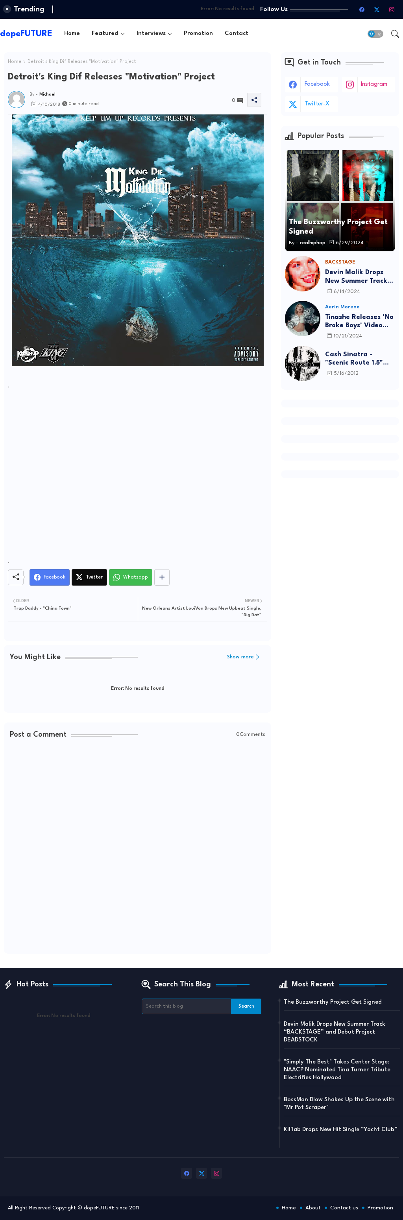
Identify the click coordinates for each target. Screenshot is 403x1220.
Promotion (198, 34)
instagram (374, 84)
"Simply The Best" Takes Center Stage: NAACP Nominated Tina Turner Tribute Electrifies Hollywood (337, 1070)
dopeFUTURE (26, 33)
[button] (375, 34)
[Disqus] (137, 847)
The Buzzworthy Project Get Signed (333, 1002)
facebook (317, 84)
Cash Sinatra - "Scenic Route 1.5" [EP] (354, 359)
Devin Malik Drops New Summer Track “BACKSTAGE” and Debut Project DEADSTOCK (356, 277)
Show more (240, 657)
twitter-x (317, 104)
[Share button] (162, 577)
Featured (105, 34)
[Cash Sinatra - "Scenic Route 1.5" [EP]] (302, 363)
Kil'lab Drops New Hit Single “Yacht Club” (340, 1130)
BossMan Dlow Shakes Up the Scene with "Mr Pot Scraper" (339, 1104)
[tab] (72, 33)
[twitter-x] (376, 9)
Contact (236, 34)
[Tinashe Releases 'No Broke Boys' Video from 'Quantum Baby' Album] (302, 318)
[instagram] (391, 9)
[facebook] (361, 9)
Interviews (151, 34)
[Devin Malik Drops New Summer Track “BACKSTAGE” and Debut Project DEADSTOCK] (302, 273)
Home (72, 34)
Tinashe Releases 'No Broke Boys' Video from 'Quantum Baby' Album (360, 322)
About (313, 1208)
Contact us (344, 1208)
